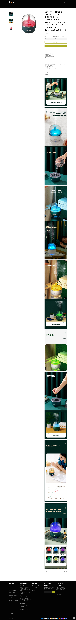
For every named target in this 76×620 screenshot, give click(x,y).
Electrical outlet (56, 36)
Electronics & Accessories (13, 595)
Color (45, 36)
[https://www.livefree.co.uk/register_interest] (56, 594)
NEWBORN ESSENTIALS (13, 593)
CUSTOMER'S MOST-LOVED (13, 600)
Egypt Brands (11, 585)
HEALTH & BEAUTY (12, 588)
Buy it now (55, 45)
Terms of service (35, 588)
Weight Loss (11, 598)
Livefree (12, 618)
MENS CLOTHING (12, 592)
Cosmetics (11, 597)
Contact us (34, 590)
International (11, 587)
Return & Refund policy (36, 585)
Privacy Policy (34, 587)
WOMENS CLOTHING (12, 590)
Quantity (63, 36)
